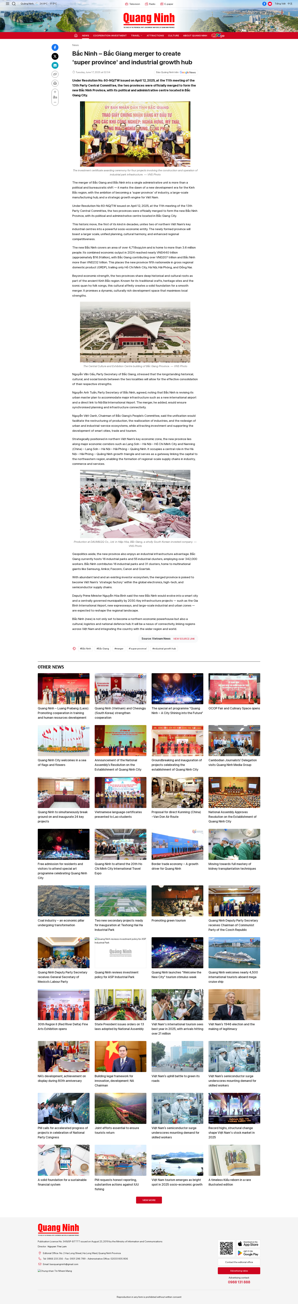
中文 (290, 3)
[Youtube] (270, 4)
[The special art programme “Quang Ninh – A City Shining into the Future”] (177, 688)
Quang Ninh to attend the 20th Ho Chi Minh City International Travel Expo (118, 868)
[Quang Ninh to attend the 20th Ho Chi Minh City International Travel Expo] (120, 844)
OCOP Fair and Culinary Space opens (234, 708)
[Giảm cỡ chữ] (55, 102)
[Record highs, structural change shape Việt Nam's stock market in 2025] (234, 1108)
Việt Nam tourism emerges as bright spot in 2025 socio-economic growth (177, 1182)
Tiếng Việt (280, 3)
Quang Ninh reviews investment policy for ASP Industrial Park (116, 975)
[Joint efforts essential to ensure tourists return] (120, 1108)
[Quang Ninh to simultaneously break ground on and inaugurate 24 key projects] (64, 792)
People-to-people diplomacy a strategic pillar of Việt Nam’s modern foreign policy (63, 1236)
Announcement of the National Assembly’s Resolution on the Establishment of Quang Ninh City (118, 764)
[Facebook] (264, 4)
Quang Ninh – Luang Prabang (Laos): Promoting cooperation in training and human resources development (63, 712)
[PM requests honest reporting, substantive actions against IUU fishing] (120, 1160)
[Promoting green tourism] (177, 900)
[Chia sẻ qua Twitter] (55, 56)
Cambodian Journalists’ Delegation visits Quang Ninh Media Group (232, 762)
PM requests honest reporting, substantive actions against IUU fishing (117, 1184)
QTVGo (217, 35)
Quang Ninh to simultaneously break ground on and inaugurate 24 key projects (63, 816)
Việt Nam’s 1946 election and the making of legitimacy (231, 1026)
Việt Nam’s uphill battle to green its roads (176, 1078)
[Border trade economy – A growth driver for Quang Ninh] (177, 844)
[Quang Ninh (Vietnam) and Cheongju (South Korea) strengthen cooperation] (120, 688)
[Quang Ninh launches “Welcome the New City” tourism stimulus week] (177, 952)
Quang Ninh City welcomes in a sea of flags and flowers (62, 762)
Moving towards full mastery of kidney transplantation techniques (232, 866)
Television (134, 4)
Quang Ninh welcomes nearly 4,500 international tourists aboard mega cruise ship (233, 977)
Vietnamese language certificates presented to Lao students (118, 814)
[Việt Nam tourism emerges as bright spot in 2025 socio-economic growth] (177, 1160)
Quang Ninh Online (149, 20)
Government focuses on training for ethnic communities (119, 1234)
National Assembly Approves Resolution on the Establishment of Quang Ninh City (232, 816)
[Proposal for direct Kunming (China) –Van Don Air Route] (177, 792)
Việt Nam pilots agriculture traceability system (170, 1286)
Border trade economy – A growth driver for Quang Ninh (175, 866)
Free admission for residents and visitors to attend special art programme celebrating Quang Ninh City (62, 871)
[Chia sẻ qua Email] (55, 65)
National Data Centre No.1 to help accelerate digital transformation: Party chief (231, 1236)
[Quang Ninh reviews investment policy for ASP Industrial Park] (120, 952)
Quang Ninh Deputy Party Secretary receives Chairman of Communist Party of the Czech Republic (233, 925)
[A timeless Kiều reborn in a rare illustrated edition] (234, 1160)
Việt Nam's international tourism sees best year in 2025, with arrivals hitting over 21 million (177, 1028)
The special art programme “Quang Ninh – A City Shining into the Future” (177, 710)
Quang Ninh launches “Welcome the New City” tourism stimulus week (176, 975)
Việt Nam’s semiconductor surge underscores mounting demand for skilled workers (232, 1080)
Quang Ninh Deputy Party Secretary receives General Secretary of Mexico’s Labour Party (62, 977)
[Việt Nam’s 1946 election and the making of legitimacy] (234, 1004)
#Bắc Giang (103, 648)
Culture (173, 35)
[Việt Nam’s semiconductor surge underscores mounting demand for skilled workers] (234, 1056)
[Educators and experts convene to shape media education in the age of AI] (120, 1264)
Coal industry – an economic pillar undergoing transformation (61, 923)
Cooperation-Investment (110, 35)
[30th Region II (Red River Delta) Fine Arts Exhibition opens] (64, 1004)
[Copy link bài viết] (55, 74)
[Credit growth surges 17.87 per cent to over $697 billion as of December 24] (177, 1212)
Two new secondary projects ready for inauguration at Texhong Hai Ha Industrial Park (119, 925)
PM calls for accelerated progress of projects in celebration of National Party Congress (63, 1132)
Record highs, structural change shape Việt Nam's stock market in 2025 (231, 1132)
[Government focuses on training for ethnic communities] (120, 1212)
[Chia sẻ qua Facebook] (55, 47)
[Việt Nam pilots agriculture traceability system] (177, 1264)
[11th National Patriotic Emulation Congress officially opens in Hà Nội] (234, 1264)
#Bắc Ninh (85, 648)
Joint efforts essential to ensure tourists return (117, 1130)
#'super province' (138, 648)
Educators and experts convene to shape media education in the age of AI (120, 1288)
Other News (51, 666)
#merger (119, 648)
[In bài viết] (55, 83)
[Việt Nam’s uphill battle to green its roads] (177, 1056)
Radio (152, 4)
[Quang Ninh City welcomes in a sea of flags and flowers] (64, 740)
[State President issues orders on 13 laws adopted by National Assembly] (120, 1004)
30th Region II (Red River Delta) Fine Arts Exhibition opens (63, 1026)
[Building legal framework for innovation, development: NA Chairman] (120, 1056)
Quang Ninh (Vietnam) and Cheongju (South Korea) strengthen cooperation (120, 712)
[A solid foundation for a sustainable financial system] (64, 1160)
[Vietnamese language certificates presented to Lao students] (120, 792)
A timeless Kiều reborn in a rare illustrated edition (229, 1182)
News (85, 35)
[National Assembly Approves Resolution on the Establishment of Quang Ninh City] (234, 792)
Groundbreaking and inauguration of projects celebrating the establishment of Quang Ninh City (177, 764)
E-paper (169, 4)
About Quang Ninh (195, 35)
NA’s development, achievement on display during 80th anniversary (62, 1078)
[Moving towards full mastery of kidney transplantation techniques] (234, 844)
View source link (184, 638)
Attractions (155, 35)
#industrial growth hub (164, 648)
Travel (135, 35)
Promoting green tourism (169, 920)
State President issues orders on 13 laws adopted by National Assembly (119, 1026)
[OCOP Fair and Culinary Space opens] (234, 688)
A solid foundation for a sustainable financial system (62, 1182)
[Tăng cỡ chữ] (55, 92)
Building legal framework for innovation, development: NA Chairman (114, 1080)
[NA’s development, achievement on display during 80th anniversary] (64, 1056)
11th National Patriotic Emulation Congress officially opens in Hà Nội (232, 1286)
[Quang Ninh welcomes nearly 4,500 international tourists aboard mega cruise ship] (234, 952)
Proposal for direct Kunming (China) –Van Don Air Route (176, 814)
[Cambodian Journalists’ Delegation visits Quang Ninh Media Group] (234, 740)
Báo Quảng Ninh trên (167, 72)
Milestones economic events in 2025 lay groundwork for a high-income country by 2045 (63, 1288)
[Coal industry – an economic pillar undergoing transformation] (64, 900)
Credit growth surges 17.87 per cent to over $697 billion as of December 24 (177, 1236)
